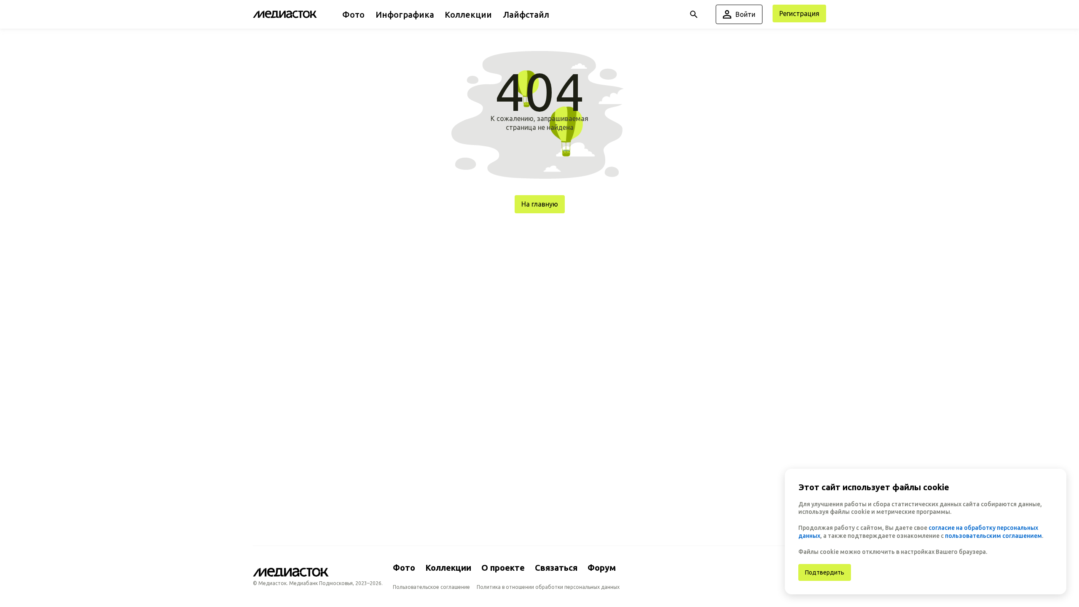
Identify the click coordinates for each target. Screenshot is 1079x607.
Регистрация (799, 13)
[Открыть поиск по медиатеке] (694, 14)
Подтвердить (824, 572)
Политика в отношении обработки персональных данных (548, 587)
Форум (602, 567)
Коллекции (448, 567)
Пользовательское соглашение (431, 587)
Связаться (556, 567)
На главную (539, 204)
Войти (745, 14)
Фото (404, 567)
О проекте (503, 567)
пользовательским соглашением (993, 535)
